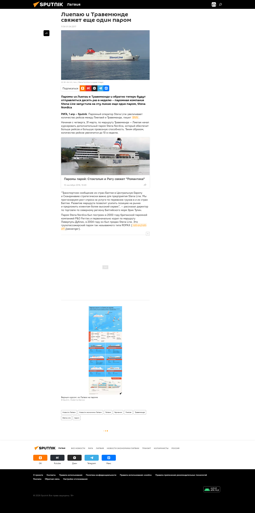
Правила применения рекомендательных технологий (181, 475)
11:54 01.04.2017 (68, 26)
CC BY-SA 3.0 (66, 82)
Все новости (78, 448)
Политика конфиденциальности (101, 475)
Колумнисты (161, 448)
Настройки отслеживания (75, 479)
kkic (75, 82)
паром (76, 418)
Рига (90, 448)
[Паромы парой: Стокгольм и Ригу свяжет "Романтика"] (105, 156)
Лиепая (128, 412)
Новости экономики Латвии (90, 412)
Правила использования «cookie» (136, 475)
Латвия (108, 412)
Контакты (51, 475)
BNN (135, 117)
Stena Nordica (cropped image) (90, 82)
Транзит (146, 448)
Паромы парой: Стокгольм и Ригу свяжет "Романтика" (104, 179)
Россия (175, 448)
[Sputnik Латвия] (49, 8)
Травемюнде (140, 412)
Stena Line (66, 418)
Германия (118, 412)
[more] (145, 185)
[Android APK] (212, 489)
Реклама (37, 479)
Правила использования (70, 475)
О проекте (38, 475)
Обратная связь (52, 479)
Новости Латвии (69, 412)
